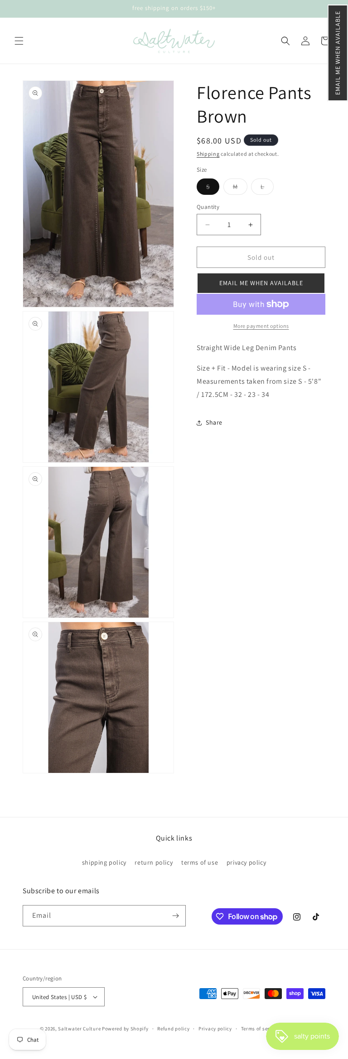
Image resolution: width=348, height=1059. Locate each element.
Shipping (208, 153)
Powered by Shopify (125, 1028)
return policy (154, 862)
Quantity (208, 207)
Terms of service (260, 1028)
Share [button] (214, 422)
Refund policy (173, 1028)
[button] (338, 53)
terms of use (199, 862)
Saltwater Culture (79, 1028)
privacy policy (246, 862)
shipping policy (104, 862)
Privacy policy (215, 1028)
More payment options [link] (261, 325)
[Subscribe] (175, 915)
